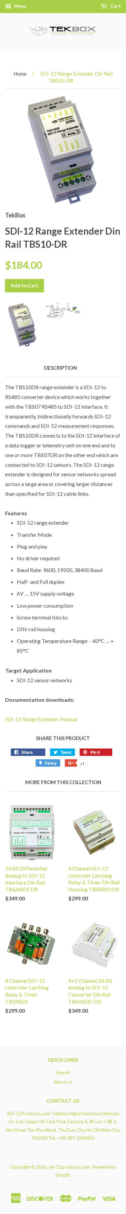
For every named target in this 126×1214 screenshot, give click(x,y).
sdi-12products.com (69, 1167)
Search (63, 1072)
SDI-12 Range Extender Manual (41, 719)
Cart (115, 6)
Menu (20, 6)
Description (60, 368)
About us (63, 1082)
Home (20, 74)
